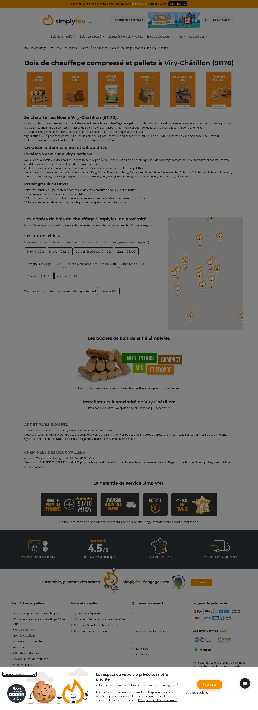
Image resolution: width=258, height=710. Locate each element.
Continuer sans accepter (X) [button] (19, 674)
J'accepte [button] (210, 684)
